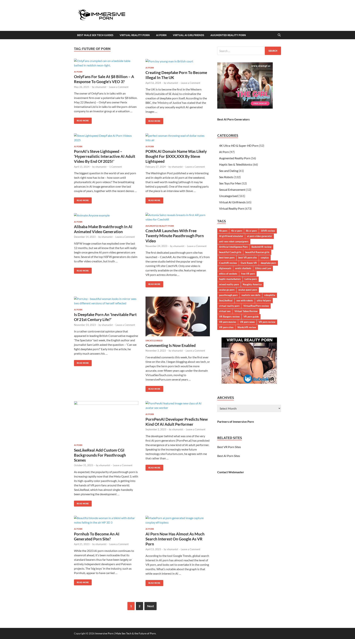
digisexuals (225, 268)
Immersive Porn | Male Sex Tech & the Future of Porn (125, 633)
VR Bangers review (229, 316)
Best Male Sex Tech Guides (95, 35)
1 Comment (115, 166)
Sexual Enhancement (232, 189)
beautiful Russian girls (257, 252)
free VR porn (248, 273)
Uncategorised (154, 340)
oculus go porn (226, 289)
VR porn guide (251, 316)
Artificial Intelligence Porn (233, 246)
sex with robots (244, 300)
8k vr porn (251, 230)
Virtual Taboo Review (246, 311)
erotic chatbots (243, 268)
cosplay (265, 257)
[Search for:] (249, 51)
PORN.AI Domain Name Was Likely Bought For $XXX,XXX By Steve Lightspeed (176, 156)
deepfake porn (268, 262)
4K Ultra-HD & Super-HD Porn (238, 145)
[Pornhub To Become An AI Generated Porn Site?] (106, 520)
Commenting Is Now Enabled (171, 345)
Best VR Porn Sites (229, 447)
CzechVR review (228, 262)
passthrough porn (228, 295)
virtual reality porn (229, 305)
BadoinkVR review (261, 246)
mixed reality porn (229, 284)
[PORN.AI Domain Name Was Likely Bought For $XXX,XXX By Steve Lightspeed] (178, 137)
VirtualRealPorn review (256, 305)
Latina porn (251, 279)
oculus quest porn (247, 289)
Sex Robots (226, 177)
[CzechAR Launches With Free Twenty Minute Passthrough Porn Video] (178, 217)
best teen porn (226, 257)
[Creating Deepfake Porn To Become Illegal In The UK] (178, 61)
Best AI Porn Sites (228, 456)
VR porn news (247, 321)
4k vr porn (236, 230)
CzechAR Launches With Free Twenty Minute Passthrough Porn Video (175, 235)
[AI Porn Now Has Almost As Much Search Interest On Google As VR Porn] (178, 520)
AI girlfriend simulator (231, 236)
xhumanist (100, 86)
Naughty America (252, 284)
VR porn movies (227, 321)
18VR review (268, 230)
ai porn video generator (259, 236)
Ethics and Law (263, 268)
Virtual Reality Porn (135, 35)
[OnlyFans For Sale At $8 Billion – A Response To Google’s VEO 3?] (106, 63)
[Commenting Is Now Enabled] (178, 316)
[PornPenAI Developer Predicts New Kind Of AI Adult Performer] (178, 405)
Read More (81, 120)
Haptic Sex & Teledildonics (235, 164)
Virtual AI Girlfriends (188, 35)
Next (150, 606)
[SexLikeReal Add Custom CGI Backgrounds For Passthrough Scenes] (106, 421)
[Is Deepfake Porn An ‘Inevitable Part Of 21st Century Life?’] (106, 301)
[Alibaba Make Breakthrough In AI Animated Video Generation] (106, 215)
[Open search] (279, 35)
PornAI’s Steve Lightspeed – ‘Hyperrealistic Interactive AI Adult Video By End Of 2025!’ (104, 156)
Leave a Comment (119, 86)
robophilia (269, 295)
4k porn (223, 230)
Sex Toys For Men (230, 183)
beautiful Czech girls (230, 252)
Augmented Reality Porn (228, 35)
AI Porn (161, 35)
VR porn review (267, 321)
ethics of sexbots (228, 273)
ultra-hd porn (264, 300)
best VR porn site (247, 257)
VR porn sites (226, 327)
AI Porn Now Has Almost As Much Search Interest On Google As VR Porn (175, 539)
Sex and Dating (228, 170)
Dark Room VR (249, 262)
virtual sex (225, 311)
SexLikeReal (226, 300)
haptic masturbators (230, 279)
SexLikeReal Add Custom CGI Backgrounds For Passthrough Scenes (100, 455)
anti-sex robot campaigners (233, 241)
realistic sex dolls (250, 295)
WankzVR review (246, 327)
